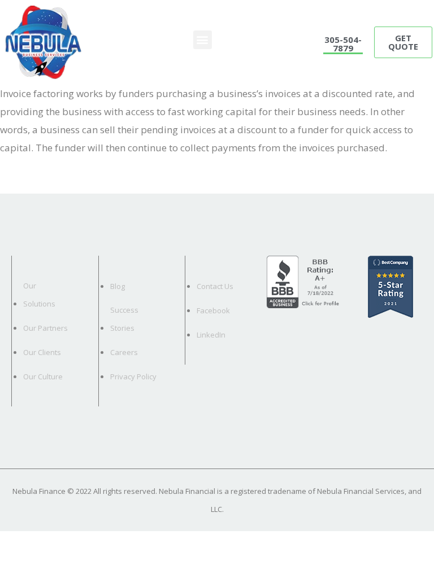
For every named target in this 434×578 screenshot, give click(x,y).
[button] (202, 39)
